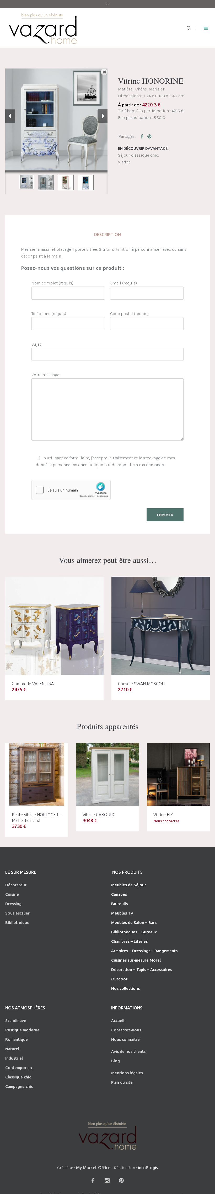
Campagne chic (19, 1086)
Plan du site (122, 1082)
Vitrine (124, 161)
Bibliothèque (17, 922)
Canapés (119, 894)
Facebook (143, 136)
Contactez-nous (126, 1030)
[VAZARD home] (107, 1135)
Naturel (12, 1049)
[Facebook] (93, 1180)
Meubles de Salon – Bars (134, 922)
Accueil (117, 1020)
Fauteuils (119, 903)
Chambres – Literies (129, 941)
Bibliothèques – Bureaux (134, 932)
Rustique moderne (22, 1030)
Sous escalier (17, 913)
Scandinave (15, 1020)
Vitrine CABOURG (99, 814)
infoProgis (148, 1167)
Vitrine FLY (163, 814)
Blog (115, 1061)
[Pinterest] (121, 1180)
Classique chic (18, 1077)
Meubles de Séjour (128, 885)
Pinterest (150, 136)
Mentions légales (127, 1073)
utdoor (120, 979)
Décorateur (15, 885)
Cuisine (12, 894)
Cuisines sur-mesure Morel (136, 960)
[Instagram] (107, 1180)
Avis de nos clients (128, 1051)
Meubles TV (122, 913)
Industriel (14, 1058)
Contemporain (18, 1067)
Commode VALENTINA (33, 683)
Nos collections (125, 988)
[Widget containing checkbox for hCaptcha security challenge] (71, 490)
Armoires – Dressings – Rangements (144, 951)
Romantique (16, 1039)
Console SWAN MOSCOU (141, 683)
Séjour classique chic (138, 155)
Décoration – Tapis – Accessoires (141, 969)
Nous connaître (125, 1039)
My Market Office (93, 1167)
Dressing (13, 903)
